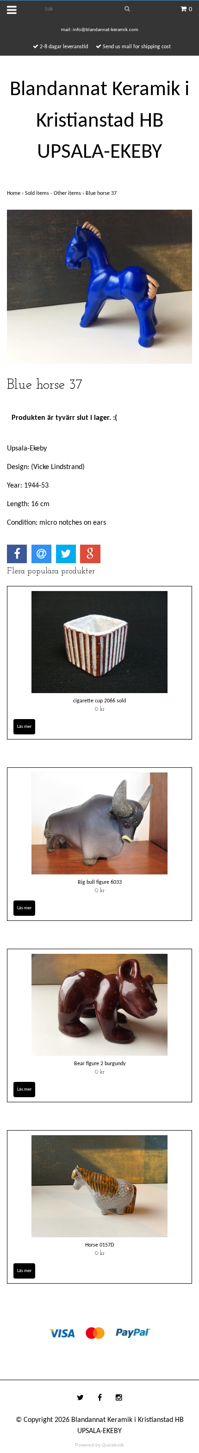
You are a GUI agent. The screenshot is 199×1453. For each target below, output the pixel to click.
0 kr (100, 709)
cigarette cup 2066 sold (99, 701)
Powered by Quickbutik (99, 1444)
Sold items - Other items (55, 193)
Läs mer (24, 726)
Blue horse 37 (102, 193)
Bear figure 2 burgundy (99, 1064)
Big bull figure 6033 (100, 882)
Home (16, 193)
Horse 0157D (99, 1245)
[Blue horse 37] (99, 287)
